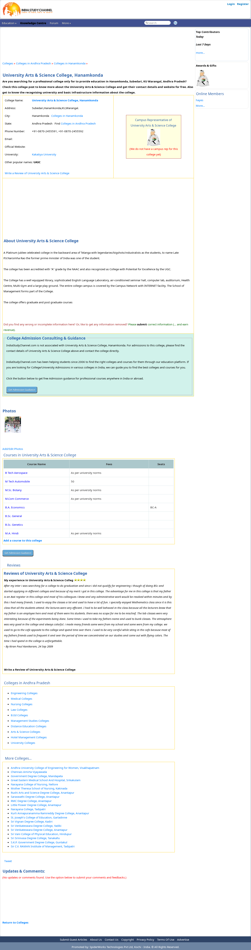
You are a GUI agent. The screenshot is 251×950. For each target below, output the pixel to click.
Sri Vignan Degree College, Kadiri (32, 821)
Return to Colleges (15, 922)
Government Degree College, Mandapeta (37, 776)
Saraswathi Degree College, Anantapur (35, 796)
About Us (96, 939)
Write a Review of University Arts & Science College (37, 173)
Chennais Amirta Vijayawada (29, 772)
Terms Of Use (165, 939)
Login (231, 4)
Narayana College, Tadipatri (28, 809)
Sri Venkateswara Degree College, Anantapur (39, 830)
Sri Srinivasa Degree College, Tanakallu (35, 838)
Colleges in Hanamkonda (69, 63)
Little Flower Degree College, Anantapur (36, 805)
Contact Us (111, 939)
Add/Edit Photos (12, 449)
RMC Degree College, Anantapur (31, 801)
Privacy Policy (145, 939)
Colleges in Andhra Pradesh (33, 63)
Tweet (8, 861)
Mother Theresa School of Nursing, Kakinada (39, 788)
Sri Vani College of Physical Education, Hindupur (41, 834)
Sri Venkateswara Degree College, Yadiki (36, 826)
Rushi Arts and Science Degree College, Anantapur (42, 792)
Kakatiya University (44, 154)
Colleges (7, 63)
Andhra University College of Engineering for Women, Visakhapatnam (55, 768)
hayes (199, 100)
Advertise (183, 939)
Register (243, 4)
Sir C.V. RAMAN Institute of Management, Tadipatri (43, 846)
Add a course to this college (22, 540)
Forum (54, 23)
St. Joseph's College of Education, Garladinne (39, 817)
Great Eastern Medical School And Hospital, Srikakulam (45, 780)
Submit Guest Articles (73, 939)
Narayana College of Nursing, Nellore (34, 784)
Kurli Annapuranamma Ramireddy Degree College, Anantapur (50, 813)
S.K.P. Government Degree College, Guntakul (39, 842)
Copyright (127, 939)
